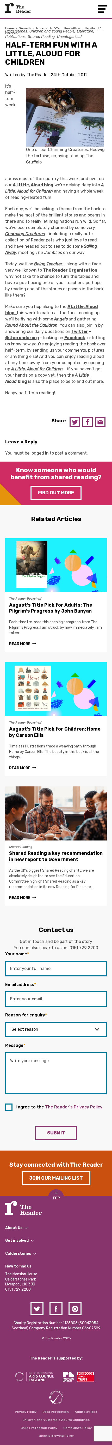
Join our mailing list (56, 1178)
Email (100, 422)
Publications (15, 37)
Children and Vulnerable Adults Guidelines (56, 1420)
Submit (56, 1133)
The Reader (18, 8)
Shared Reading (41, 37)
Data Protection (55, 1412)
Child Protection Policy (39, 1428)
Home (9, 28)
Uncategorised (69, 37)
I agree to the (59, 1107)
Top (56, 1198)
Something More (31, 28)
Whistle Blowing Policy (56, 1435)
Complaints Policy (77, 1428)
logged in (39, 453)
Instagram (75, 1308)
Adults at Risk (86, 1412)
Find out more (56, 493)
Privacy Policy (25, 1412)
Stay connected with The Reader (56, 1164)
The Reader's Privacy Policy (73, 1107)
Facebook (87, 422)
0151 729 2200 (84, 947)
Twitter (75, 422)
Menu (102, 9)
